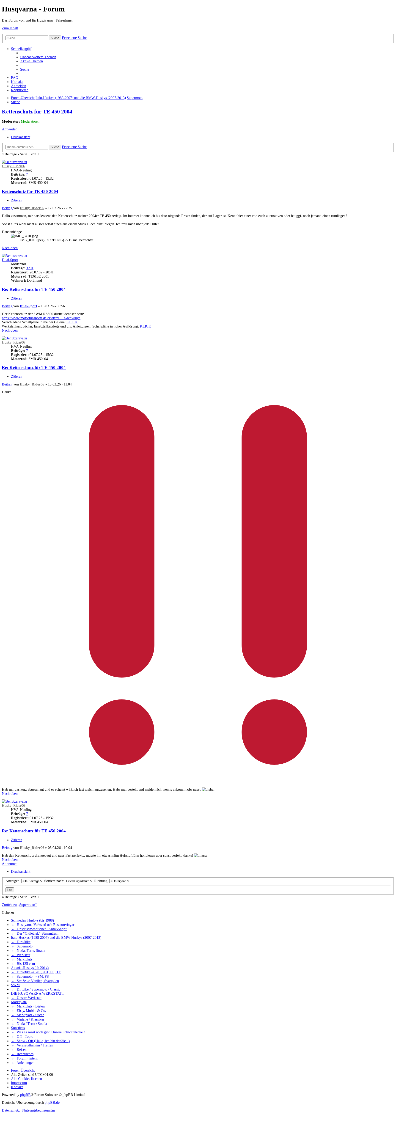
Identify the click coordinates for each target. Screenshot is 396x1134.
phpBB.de (52, 1102)
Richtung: (101, 881)
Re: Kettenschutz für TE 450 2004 (34, 289)
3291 (29, 268)
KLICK (72, 322)
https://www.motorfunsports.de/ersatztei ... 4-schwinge (41, 318)
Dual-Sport (10, 260)
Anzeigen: (13, 881)
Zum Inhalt (10, 28)
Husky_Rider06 (13, 166)
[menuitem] (38, 57)
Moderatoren (30, 121)
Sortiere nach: (54, 881)
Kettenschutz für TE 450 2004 (37, 112)
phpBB (25, 1095)
